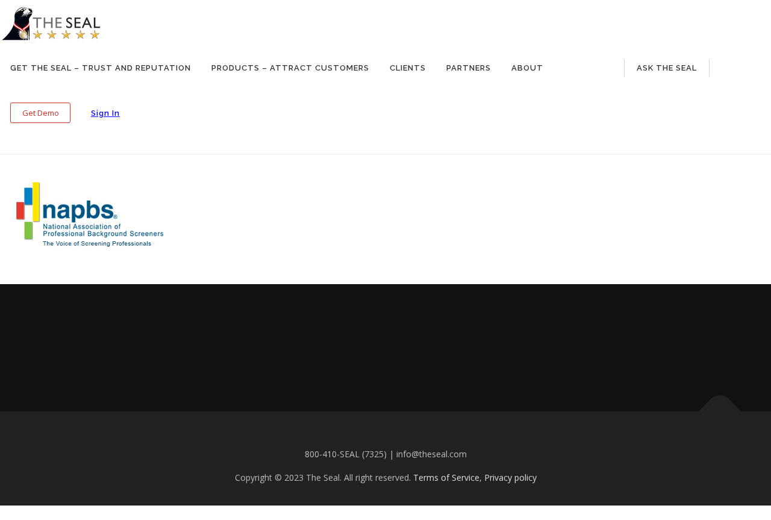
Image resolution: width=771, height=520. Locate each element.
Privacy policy (510, 477)
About (527, 67)
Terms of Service (446, 477)
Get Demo (40, 112)
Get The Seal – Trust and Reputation (100, 67)
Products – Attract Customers (290, 67)
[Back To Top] (720, 411)
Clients (408, 67)
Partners (468, 67)
